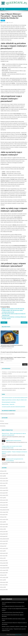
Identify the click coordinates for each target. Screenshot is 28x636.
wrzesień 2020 (5, 570)
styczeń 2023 (5, 502)
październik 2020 (5, 567)
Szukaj (2, 362)
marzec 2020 (4, 584)
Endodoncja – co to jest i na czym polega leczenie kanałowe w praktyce (14, 385)
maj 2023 (4, 497)
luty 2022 (4, 529)
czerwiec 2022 (5, 519)
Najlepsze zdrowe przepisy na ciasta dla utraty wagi (13, 308)
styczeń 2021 (5, 560)
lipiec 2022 (4, 517)
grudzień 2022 (5, 505)
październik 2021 (5, 538)
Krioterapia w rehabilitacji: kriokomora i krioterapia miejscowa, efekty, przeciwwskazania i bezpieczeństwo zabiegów (14, 377)
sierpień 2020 (5, 572)
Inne (3, 421)
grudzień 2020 (5, 563)
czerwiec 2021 (5, 548)
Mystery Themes (18, 634)
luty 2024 (4, 485)
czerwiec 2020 (5, 577)
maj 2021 (4, 550)
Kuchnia (2, 20)
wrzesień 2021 (5, 541)
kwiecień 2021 (5, 553)
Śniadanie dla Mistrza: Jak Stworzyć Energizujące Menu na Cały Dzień (24, 322)
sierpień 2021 (5, 543)
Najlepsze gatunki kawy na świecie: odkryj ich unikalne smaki (14, 399)
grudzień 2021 (5, 534)
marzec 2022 (4, 526)
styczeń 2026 (5, 478)
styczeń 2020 (5, 589)
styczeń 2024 (5, 488)
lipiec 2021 (4, 546)
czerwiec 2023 (5, 495)
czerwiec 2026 (5, 473)
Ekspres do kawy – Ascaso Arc (8, 404)
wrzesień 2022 (5, 512)
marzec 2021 (4, 555)
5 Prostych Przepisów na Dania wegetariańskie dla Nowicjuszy (14, 352)
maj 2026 (4, 475)
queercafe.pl (10, 22)
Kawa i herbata (5, 423)
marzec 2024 (4, 483)
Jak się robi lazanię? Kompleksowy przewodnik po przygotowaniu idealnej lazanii (12, 346)
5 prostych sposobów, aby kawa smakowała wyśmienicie (13, 406)
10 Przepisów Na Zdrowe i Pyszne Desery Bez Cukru (12, 612)
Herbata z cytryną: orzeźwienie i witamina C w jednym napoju (14, 626)
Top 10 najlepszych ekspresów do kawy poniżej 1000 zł (13, 606)
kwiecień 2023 (5, 500)
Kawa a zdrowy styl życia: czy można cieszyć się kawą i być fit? (14, 397)
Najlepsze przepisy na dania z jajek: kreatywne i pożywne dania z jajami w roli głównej (13, 358)
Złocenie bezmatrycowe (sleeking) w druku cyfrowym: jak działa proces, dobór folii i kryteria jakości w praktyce (14, 381)
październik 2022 (5, 509)
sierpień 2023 (5, 492)
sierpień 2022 (5, 514)
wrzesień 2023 (5, 490)
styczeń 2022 (5, 531)
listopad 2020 (5, 565)
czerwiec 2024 (5, 480)
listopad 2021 (5, 536)
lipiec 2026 (4, 471)
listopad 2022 (5, 507)
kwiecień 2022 (5, 524)
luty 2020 (4, 587)
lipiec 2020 (4, 575)
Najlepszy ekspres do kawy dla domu (13, 440)
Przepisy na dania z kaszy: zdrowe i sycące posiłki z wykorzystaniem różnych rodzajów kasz (4, 322)
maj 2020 (4, 579)
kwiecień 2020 (5, 582)
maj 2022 (4, 521)
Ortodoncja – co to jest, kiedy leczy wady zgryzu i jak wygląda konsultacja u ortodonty (14, 372)
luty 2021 (4, 558)
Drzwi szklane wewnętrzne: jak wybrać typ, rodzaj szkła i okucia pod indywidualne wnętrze (13, 389)
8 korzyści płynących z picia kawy (8, 402)
